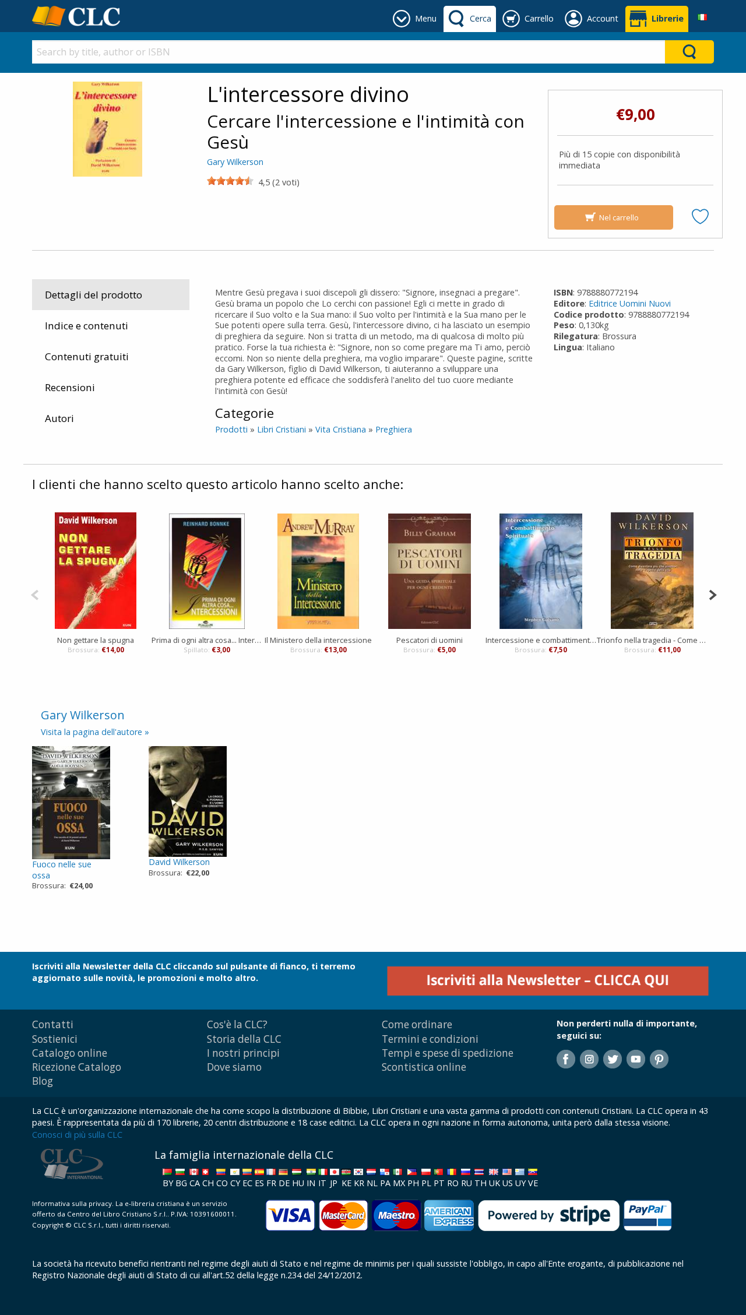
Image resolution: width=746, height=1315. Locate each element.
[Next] (712, 593)
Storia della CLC (244, 1039)
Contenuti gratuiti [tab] (87, 356)
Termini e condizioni (430, 1039)
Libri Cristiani (281, 429)
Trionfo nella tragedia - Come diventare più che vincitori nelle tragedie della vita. (652, 640)
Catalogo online (69, 1053)
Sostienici (55, 1039)
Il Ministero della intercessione (318, 640)
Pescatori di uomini (429, 640)
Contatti (52, 1024)
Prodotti (231, 429)
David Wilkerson (179, 861)
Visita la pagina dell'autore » (95, 731)
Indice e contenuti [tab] (86, 325)
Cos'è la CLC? (237, 1024)
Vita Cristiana (340, 429)
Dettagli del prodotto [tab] (93, 294)
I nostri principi (243, 1053)
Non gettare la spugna (95, 640)
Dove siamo (234, 1067)
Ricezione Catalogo (76, 1067)
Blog (42, 1081)
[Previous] (34, 593)
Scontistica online (424, 1067)
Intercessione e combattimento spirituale (541, 640)
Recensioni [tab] (70, 387)
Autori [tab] (59, 418)
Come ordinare (417, 1024)
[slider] (230, 180)
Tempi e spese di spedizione (447, 1053)
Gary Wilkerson (235, 161)
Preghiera (393, 429)
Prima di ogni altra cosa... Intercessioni (207, 640)
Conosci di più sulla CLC (77, 1134)
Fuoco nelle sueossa (62, 870)
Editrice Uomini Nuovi (630, 303)
